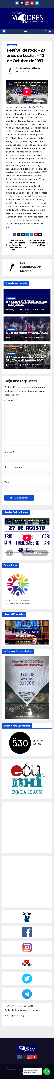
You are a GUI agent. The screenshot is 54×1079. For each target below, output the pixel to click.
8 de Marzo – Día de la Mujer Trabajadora (26, 303)
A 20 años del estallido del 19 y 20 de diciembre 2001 (25, 358)
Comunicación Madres (30, 68)
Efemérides (12, 45)
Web (6, 482)
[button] (46, 31)
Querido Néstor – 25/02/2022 (27, 333)
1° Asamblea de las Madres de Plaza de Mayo (36, 242)
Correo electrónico (14, 467)
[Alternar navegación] (25, 31)
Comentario (10, 400)
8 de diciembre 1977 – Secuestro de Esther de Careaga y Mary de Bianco (17, 245)
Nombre (9, 452)
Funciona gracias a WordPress (19, 1069)
